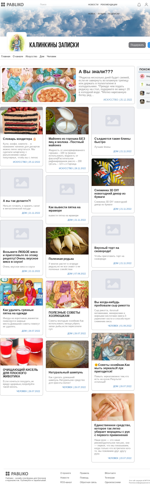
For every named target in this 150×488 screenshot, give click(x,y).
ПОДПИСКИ (113, 14)
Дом (42, 56)
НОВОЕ (91, 14)
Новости (64, 477)
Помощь (84, 477)
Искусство (31, 56)
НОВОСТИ (93, 4)
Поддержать (137, 45)
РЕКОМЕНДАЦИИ (109, 4)
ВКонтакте (110, 473)
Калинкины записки (54, 45)
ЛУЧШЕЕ (102, 14)
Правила (84, 473)
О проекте (65, 473)
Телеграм (110, 477)
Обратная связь (88, 482)
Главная (5, 56)
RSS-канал (66, 482)
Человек (51, 56)
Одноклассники (113, 482)
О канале (18, 56)
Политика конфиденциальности (139, 483)
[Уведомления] (139, 4)
